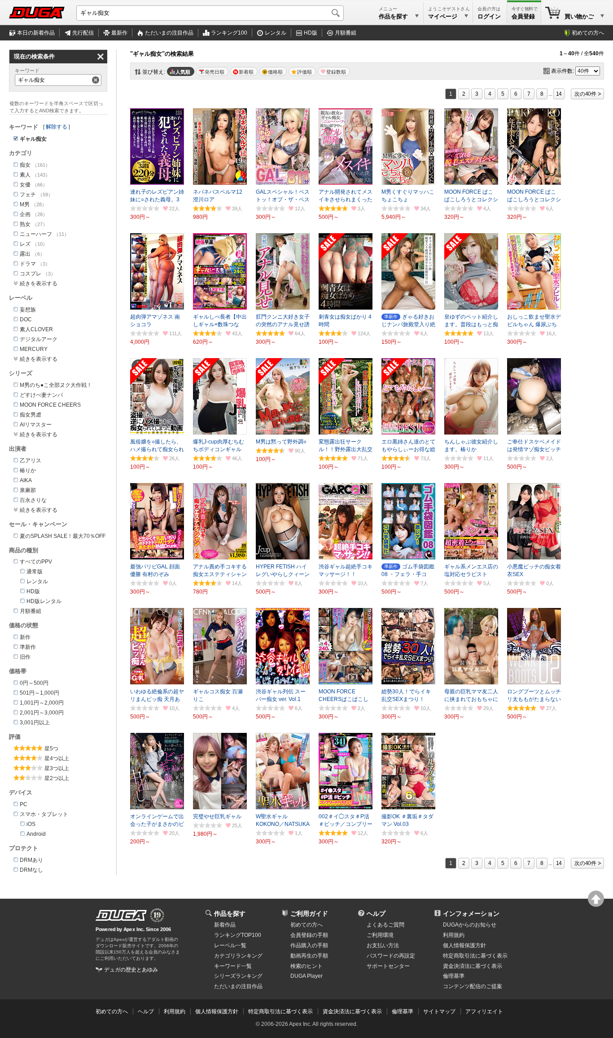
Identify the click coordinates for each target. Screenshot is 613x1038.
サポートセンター (388, 966)
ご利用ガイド (309, 913)
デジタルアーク (38, 339)
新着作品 (225, 925)
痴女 (25, 165)
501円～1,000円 (39, 693)
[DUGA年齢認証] (121, 915)
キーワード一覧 (233, 966)
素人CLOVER (36, 329)
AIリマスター (36, 424)
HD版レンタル (43, 601)
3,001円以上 (35, 722)
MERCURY (34, 349)
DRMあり (31, 860)
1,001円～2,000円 (42, 703)
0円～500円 (34, 683)
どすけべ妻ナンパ (41, 395)
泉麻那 (28, 490)
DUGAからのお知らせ (469, 925)
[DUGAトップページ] (37, 12)
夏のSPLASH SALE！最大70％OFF (62, 536)
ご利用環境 (380, 935)
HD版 (310, 33)
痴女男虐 (30, 415)
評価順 (304, 72)
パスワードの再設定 (391, 956)
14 (559, 94)
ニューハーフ (36, 234)
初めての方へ (588, 33)
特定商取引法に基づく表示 (280, 1011)
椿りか (28, 470)
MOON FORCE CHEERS (50, 405)
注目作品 (169, 33)
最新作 (119, 33)
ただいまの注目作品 (238, 986)
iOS (30, 824)
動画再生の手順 (309, 956)
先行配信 (83, 33)
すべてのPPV (36, 562)
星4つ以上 (56, 758)
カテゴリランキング (238, 956)
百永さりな (33, 500)
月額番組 (345, 33)
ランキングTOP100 (237, 935)
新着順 (246, 72)
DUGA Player (306, 976)
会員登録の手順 (309, 935)
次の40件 (585, 94)
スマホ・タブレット (44, 814)
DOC (26, 319)
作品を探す (229, 913)
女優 (25, 185)
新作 (25, 637)
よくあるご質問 (385, 925)
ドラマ (28, 264)
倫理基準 (453, 976)
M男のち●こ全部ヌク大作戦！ (56, 385)
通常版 (34, 571)
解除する (56, 127)
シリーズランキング (238, 976)
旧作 (25, 657)
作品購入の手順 (309, 945)
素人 (25, 175)
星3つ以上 (56, 768)
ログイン (489, 16)
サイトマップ (439, 1011)
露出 (25, 254)
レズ (25, 244)
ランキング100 (229, 33)
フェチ (28, 194)
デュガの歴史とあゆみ (131, 970)
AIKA (26, 480)
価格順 (275, 72)
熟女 (25, 224)
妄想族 (28, 309)
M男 (25, 204)
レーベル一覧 (230, 945)
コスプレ (30, 274)
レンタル (275, 33)
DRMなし (31, 870)
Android (36, 834)
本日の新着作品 (36, 33)
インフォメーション (471, 913)
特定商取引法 (475, 956)
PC (23, 804)
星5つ (51, 748)
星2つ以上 (56, 778)
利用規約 (453, 935)
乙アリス (30, 460)
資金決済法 (472, 966)
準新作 (28, 647)
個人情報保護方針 (464, 945)
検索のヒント (306, 966)
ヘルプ (376, 913)
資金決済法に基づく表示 (352, 1011)
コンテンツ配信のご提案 (472, 986)
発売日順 (214, 72)
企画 (25, 214)
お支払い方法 (383, 945)
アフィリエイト (484, 1011)
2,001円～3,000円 (42, 713)
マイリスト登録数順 (334, 71)
